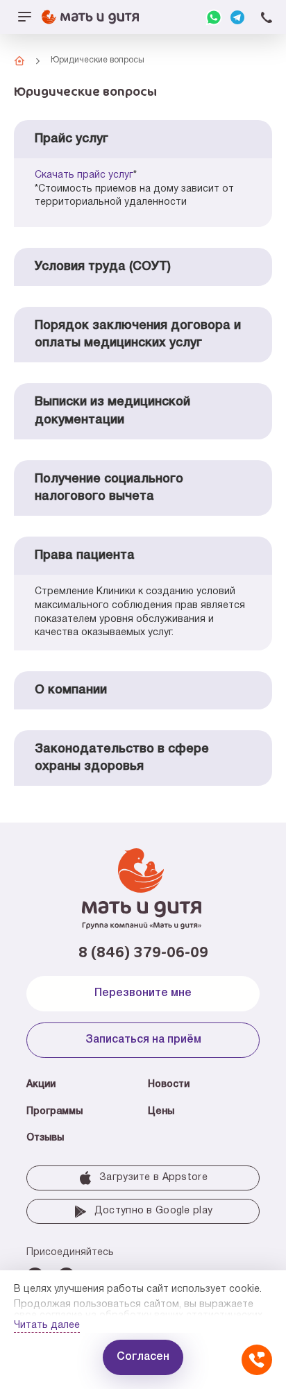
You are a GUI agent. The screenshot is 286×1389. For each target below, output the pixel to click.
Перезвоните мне (143, 993)
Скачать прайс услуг (84, 175)
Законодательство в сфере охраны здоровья (122, 757)
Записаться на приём (143, 1040)
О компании (71, 690)
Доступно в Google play (153, 1210)
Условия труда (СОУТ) (103, 266)
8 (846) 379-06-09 (143, 951)
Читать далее (47, 1325)
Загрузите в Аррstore (153, 1177)
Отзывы (45, 1138)
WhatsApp (213, 17)
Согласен (143, 1357)
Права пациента (85, 555)
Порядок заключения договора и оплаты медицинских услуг (138, 334)
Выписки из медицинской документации (112, 410)
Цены (161, 1111)
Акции (41, 1084)
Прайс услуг (71, 138)
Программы (54, 1111)
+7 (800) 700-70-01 (266, 17)
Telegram (237, 17)
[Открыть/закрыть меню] (24, 17)
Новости (169, 1084)
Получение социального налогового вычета (109, 487)
